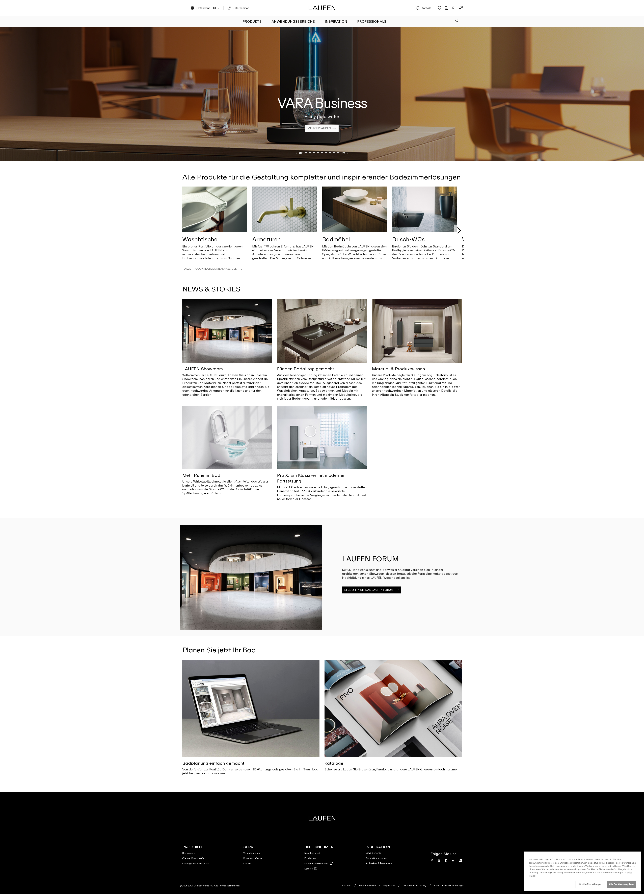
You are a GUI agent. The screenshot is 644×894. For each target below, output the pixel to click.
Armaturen (266, 239)
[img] (214, 210)
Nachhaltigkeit (312, 853)
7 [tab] (330, 152)
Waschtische (199, 239)
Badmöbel (336, 239)
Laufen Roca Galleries (316, 863)
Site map (346, 885)
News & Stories (373, 853)
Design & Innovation (376, 858)
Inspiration (336, 21)
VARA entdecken (319, 131)
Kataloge (334, 763)
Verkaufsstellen (251, 853)
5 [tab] (322, 152)
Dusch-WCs (408, 239)
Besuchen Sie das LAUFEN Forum (368, 589)
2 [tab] (310, 152)
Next (459, 230)
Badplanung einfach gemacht (213, 763)
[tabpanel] (322, 94)
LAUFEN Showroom (202, 369)
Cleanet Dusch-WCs (193, 858)
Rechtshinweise (367, 885)
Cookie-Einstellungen (590, 884)
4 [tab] (318, 152)
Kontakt (247, 863)
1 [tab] (306, 152)
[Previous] (296, 153)
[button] (457, 21)
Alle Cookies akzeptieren (621, 884)
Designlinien (188, 853)
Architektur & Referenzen (378, 863)
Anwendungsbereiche (293, 21)
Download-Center (252, 858)
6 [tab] (326, 152)
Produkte (252, 21)
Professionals (371, 21)
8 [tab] (334, 152)
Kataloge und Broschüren (195, 863)
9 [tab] (338, 152)
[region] (582, 871)
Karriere (308, 868)
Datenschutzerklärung (414, 885)
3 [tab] (314, 152)
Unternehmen (319, 847)
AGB (436, 885)
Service (251, 847)
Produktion (310, 858)
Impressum (389, 885)
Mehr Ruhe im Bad (201, 475)
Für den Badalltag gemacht (305, 369)
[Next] (348, 153)
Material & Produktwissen (398, 369)
